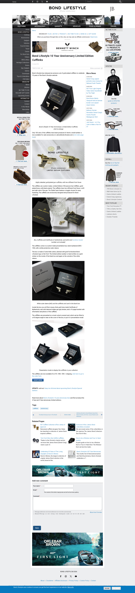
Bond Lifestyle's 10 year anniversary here (56, 398)
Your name (36, 486)
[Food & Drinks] (95, 27)
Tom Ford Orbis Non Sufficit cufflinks (52, 438)
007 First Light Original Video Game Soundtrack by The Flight (94, 91)
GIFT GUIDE (92, 34)
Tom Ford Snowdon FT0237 (116, 206)
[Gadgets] (58, 27)
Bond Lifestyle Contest (114, 199)
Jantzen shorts (112, 214)
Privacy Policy (73, 580)
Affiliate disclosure (61, 580)
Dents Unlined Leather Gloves (116, 194)
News (27, 85)
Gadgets (26, 40)
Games (27, 71)
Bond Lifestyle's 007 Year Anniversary (89, 451)
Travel (27, 49)
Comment (36, 496)
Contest (26, 101)
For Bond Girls (24, 54)
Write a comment (95, 68)
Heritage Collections (22, 62)
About (42, 580)
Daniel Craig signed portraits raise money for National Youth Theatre (94, 81)
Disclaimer (49, 580)
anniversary (44, 408)
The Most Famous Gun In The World (48, 414)
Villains (27, 57)
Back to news (36, 68)
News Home (67, 414)
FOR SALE (26, 79)
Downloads (25, 73)
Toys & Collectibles (23, 76)
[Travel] (113, 27)
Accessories (25, 38)
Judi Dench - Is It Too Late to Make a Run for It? (93, 124)
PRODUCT (62, 34)
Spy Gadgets (25, 68)
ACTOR (55, 34)
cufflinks (35, 408)
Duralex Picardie (112, 217)
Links (27, 112)
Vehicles (26, 43)
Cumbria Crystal (77, 240)
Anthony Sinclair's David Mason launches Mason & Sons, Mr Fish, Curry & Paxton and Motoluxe (87, 414)
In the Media (25, 107)
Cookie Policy (84, 580)
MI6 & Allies (25, 60)
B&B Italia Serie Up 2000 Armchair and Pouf (121, 191)
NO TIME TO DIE (24, 90)
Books (27, 65)
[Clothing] (21, 27)
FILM (49, 34)
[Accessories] (40, 27)
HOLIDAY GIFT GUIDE (22, 93)
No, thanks (116, 588)
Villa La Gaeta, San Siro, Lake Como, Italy (120, 209)
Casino (27, 51)
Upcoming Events (23, 96)
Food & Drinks (24, 46)
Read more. (94, 37)
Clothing (26, 35)
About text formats (96, 512)
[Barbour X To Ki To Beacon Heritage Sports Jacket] (114, 183)
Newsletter (25, 109)
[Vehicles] (77, 27)
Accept (107, 588)
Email (34, 490)
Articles (26, 87)
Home (14, 2)
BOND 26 (84, 34)
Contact (27, 104)
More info (70, 587)
